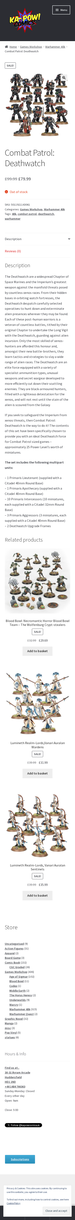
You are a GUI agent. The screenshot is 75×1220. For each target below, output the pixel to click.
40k (14, 214)
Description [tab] (13, 239)
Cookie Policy (13, 1203)
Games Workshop (31, 47)
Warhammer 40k (55, 47)
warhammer (12, 218)
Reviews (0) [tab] (13, 251)
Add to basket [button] (37, 651)
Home (13, 47)
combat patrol (27, 214)
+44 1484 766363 (15, 1086)
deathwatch (46, 214)
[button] (64, 77)
